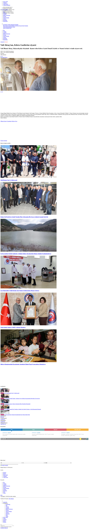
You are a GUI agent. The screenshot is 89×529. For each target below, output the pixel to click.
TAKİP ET (3, 419)
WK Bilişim (11, 498)
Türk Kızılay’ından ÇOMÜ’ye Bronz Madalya (13, 327)
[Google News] (4, 57)
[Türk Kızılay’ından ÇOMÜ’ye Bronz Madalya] (29, 325)
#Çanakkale (9, 121)
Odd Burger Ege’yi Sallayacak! (9, 180)
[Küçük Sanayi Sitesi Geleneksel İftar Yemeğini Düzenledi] (5, 402)
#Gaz (16, 121)
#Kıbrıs (13, 121)
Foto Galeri (5, 1)
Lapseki (4, 14)
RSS (10, 28)
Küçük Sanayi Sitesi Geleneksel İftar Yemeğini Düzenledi (17, 403)
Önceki (2, 140)
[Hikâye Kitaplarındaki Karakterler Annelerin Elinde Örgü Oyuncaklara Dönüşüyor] (29, 361)
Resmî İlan (5, 21)
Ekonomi (5, 20)
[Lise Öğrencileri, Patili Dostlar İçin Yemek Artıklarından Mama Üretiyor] (29, 288)
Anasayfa (2, 41)
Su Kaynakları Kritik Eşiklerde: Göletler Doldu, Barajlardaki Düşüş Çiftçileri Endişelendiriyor (26, 253)
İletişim (7, 28)
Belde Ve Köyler (6, 15)
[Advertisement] (40, 102)
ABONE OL (3, 424)
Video (4, 518)
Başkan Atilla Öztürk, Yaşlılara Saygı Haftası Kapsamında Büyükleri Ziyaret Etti (22, 398)
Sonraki (5, 140)
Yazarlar (5, 519)
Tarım (13, 26)
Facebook (5, 24)
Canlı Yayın (5, 3)
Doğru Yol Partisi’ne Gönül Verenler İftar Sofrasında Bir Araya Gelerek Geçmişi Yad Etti (24, 217)
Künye (4, 28)
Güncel (4, 13)
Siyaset (4, 16)
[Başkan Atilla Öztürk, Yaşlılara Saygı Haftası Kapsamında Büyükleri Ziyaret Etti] (5, 397)
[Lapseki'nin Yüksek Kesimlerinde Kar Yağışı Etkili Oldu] (5, 413)
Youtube (16, 24)
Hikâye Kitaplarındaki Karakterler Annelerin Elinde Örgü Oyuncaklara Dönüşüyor (23, 364)
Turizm (4, 18)
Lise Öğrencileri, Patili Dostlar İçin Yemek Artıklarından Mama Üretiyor (20, 290)
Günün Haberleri (6, 5)
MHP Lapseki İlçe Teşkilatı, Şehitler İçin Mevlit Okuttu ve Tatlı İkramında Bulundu (22, 409)
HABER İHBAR (4, 527)
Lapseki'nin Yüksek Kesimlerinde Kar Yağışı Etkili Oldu (17, 414)
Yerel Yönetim (6, 17)
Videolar (5, 2)
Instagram (13, 24)
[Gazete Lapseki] (4, 9)
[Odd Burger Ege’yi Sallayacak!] (29, 177)
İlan (4, 11)
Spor (11, 26)
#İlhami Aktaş (3, 121)
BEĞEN (2, 417)
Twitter (8, 24)
